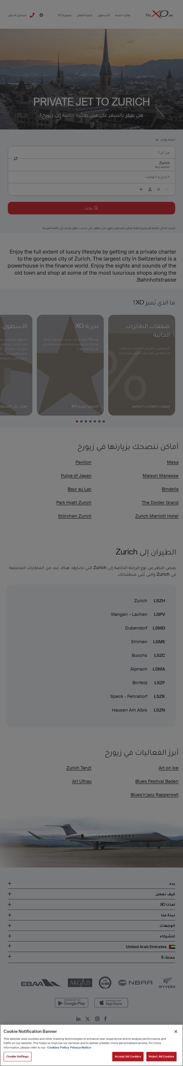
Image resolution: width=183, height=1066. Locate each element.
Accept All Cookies (128, 1056)
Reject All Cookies (161, 1056)
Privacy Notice (80, 1047)
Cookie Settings (17, 1056)
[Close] (176, 1031)
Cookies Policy (58, 1047)
